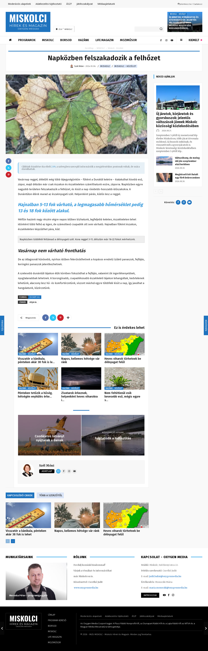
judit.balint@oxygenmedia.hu (165, 576)
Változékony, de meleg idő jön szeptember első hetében (187, 161)
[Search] (161, 29)
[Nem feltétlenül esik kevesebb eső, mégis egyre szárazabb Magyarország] (124, 378)
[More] (68, 317)
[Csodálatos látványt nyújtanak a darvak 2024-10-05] (2, 628)
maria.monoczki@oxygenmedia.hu (168, 587)
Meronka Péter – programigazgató (28, 595)
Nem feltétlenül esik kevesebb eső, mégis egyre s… (122, 396)
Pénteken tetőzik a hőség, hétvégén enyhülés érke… (35, 394)
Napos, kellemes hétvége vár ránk (80, 360)
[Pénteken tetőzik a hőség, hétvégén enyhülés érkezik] (38, 378)
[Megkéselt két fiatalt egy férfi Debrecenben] (164, 177)
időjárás (33, 302)
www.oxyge (80, 587)
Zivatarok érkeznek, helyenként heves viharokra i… (79, 396)
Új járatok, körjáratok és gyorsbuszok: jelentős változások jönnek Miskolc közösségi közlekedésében (177, 120)
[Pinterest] (60, 317)
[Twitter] (53, 317)
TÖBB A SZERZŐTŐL (50, 495)
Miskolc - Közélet (178, 14)
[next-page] (13, 541)
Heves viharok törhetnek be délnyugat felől (122, 360)
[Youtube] (172, 40)
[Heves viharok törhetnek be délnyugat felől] (124, 344)
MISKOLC (101, 48)
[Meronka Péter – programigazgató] (36, 581)
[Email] (58, 471)
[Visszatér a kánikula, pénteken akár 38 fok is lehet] (38, 344)
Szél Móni (46, 465)
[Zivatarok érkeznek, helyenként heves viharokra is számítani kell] (81, 378)
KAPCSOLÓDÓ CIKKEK (20, 495)
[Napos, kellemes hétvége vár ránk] (81, 344)
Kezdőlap (89, 48)
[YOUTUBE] (164, 595)
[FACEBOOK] (168, 595)
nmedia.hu (92, 587)
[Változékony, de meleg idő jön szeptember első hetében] (164, 160)
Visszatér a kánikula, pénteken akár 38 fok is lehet (26, 532)
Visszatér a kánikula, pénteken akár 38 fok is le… (36, 360)
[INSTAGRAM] (173, 595)
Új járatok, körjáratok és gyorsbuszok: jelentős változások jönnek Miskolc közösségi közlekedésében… (184, 22)
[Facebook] (160, 40)
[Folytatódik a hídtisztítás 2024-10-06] (206, 628)
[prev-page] (8, 541)
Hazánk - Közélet (27, 354)
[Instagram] (166, 40)
